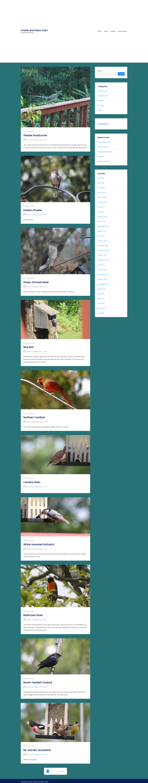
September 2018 (103, 250)
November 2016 (103, 274)
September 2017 (103, 260)
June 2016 (101, 294)
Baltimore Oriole (32, 615)
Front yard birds (28, 131)
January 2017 (102, 270)
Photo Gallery (122, 31)
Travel (100, 110)
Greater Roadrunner (35, 135)
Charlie (36, 140)
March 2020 (102, 221)
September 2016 (103, 284)
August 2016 (102, 289)
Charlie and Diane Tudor (34, 30)
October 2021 (102, 202)
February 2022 (103, 197)
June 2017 (101, 265)
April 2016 (101, 303)
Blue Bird (28, 347)
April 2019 (101, 236)
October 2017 (102, 255)
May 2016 (101, 299)
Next (62, 771)
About (106, 31)
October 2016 (102, 279)
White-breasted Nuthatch (38, 544)
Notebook (101, 100)
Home (99, 31)
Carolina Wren (31, 482)
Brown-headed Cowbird (37, 682)
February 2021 (103, 217)
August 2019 (102, 231)
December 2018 (103, 246)
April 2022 (101, 188)
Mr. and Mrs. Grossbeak (37, 750)
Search (100, 71)
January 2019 (102, 241)
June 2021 (101, 212)
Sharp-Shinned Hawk (36, 282)
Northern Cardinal (34, 417)
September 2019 (103, 226)
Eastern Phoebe (32, 210)
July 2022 (101, 178)
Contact (112, 31)
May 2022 (101, 183)
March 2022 (102, 192)
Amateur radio (103, 91)
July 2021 (101, 207)
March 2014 (102, 308)
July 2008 (101, 313)
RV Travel (101, 105)
